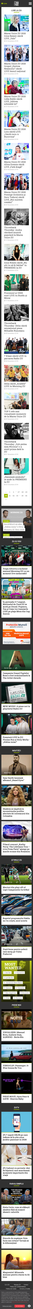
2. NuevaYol (19, 973)
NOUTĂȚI (16, 751)
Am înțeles (20, 1306)
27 (19, 492)
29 (26, 492)
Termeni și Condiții (24, 1289)
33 (17, 496)
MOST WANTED (13, 966)
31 (10, 496)
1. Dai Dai (7, 973)
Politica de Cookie (11, 1289)
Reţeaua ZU (17, 1285)
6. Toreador (20, 988)
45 (22, 496)
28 (22, 492)
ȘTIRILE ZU (16, 860)
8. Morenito (24, 993)
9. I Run (7, 998)
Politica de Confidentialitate (18, 1287)
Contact (26, 1285)
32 (13, 496)
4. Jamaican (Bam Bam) (13, 983)
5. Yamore (8, 988)
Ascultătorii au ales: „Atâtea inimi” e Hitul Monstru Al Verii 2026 (14, 527)
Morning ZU (16, 512)
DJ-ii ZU (7, 1285)
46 (26, 496)
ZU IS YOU (16, 541)
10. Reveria (18, 998)
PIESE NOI (16, 1005)
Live (5, 3)
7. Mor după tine (10, 993)
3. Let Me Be (8, 978)
